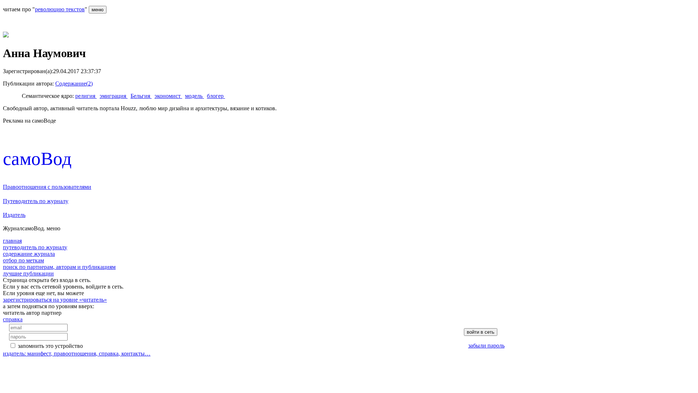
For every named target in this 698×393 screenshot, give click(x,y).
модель (194, 96)
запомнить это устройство (50, 346)
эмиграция (114, 96)
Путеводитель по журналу (35, 201)
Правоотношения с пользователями (47, 187)
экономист (168, 96)
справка (13, 319)
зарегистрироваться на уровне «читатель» (55, 300)
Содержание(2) (74, 83)
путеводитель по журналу (35, 247)
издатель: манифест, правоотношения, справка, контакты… (77, 353)
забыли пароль (486, 345)
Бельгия (141, 96)
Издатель (14, 215)
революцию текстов (60, 9)
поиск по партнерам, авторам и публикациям (59, 267)
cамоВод (37, 158)
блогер (216, 96)
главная (12, 241)
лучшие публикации (28, 273)
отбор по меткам (23, 260)
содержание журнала (29, 254)
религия (86, 96)
